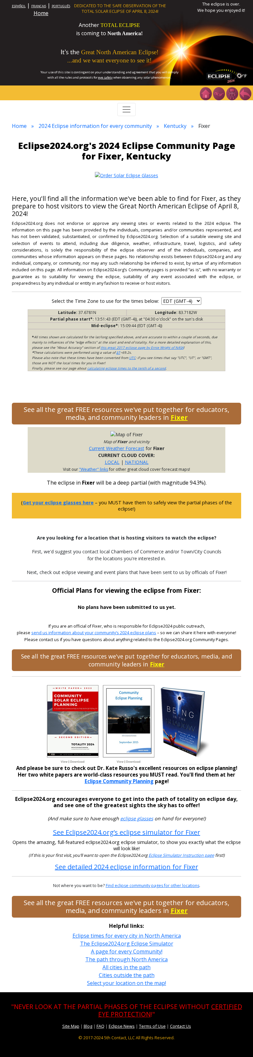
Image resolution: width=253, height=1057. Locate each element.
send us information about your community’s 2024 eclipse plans (93, 633)
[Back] (245, 93)
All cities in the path (126, 967)
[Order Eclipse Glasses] (218, 93)
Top (238, 1042)
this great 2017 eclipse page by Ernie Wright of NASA (141, 347)
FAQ (100, 1026)
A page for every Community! (126, 951)
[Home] (205, 93)
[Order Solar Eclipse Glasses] (126, 175)
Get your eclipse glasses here (58, 502)
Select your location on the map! (126, 983)
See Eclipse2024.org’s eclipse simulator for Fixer (126, 832)
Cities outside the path (127, 975)
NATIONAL (137, 462)
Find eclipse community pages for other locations (152, 885)
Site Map (70, 1026)
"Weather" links (93, 469)
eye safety (105, 77)
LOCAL (112, 462)
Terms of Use (152, 1026)
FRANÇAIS (38, 6)
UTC (132, 357)
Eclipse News (122, 1026)
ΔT (118, 352)
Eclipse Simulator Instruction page (181, 855)
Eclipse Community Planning (119, 781)
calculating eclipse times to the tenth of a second (126, 368)
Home (41, 13)
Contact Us (180, 1026)
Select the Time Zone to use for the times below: (106, 301)
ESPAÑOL (19, 6)
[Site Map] (232, 93)
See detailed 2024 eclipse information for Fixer (126, 866)
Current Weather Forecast (116, 448)
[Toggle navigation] (126, 109)
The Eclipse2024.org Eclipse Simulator (126, 943)
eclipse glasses (136, 818)
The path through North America (126, 959)
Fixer (179, 417)
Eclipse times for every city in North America (126, 935)
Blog (88, 1026)
